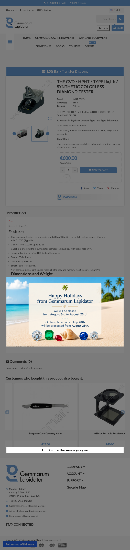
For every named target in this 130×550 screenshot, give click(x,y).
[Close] (124, 275)
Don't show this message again (65, 450)
